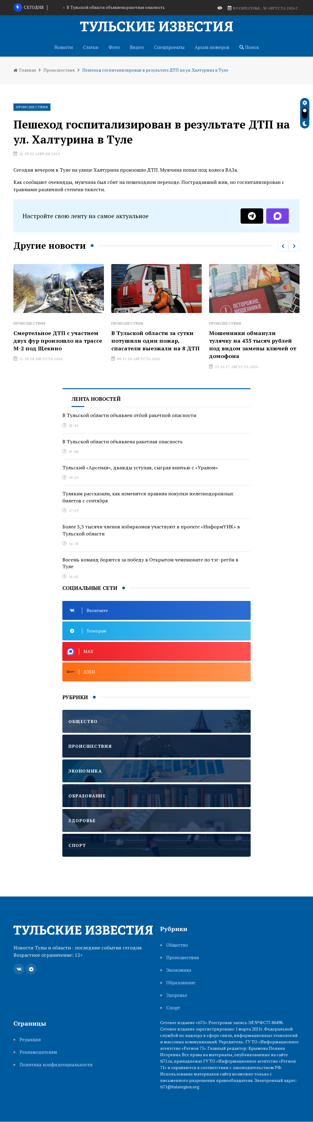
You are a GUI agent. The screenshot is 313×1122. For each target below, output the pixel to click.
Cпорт (173, 1007)
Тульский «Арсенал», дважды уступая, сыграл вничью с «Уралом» (140, 467)
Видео (137, 47)
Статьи (90, 47)
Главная (27, 70)
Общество (177, 945)
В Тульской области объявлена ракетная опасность (122, 441)
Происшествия (59, 70)
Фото (114, 47)
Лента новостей (96, 398)
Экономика (178, 970)
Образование (181, 982)
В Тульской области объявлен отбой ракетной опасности (129, 415)
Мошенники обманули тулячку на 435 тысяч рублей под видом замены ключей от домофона (239, 344)
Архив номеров (212, 47)
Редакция (30, 1039)
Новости (63, 47)
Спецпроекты (169, 47)
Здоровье (176, 995)
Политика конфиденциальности (56, 1064)
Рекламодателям (38, 1052)
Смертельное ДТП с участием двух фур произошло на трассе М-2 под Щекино (44, 340)
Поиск (251, 47)
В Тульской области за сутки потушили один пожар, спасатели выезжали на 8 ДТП (142, 340)
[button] (282, 246)
